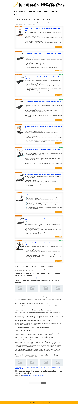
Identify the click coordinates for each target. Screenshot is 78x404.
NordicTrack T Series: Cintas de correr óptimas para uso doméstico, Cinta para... (42, 218)
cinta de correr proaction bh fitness (19, 293)
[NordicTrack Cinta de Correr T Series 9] (20, 198)
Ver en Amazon (59, 47)
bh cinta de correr (31, 293)
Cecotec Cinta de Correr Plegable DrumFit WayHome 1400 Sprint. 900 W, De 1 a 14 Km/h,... (43, 102)
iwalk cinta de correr (44, 367)
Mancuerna (31, 402)
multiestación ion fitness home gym (19, 367)
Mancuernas (22, 11)
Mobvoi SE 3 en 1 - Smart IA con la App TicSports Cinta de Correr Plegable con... (42, 29)
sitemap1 (44, 402)
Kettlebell (45, 11)
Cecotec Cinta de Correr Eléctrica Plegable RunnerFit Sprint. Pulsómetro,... (43, 174)
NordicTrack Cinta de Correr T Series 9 (34, 194)
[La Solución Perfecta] (39, 4)
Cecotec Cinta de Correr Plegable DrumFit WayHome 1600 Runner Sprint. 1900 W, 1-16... (42, 77)
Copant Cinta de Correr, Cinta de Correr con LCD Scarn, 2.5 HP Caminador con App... (43, 127)
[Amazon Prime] (60, 45)
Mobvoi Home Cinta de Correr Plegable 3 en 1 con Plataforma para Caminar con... (43, 150)
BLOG (15, 14)
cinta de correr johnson (32, 367)
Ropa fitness (31, 11)
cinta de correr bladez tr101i (45, 293)
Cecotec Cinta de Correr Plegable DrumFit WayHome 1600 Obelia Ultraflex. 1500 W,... (43, 54)
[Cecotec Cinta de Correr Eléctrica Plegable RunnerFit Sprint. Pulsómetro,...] (20, 177)
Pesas (39, 11)
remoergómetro (56, 367)
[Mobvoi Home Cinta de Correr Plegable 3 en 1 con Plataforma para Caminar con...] (20, 153)
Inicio (15, 11)
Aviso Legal (39, 402)
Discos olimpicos (55, 11)
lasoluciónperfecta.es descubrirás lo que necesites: (33, 375)
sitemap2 (48, 402)
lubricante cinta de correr (56, 293)
